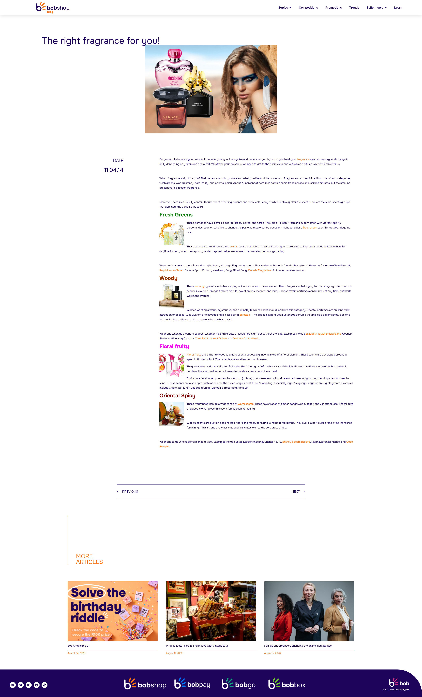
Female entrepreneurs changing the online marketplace (298, 645)
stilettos (245, 314)
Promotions (333, 7)
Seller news (375, 7)
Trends (354, 7)
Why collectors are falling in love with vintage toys (197, 645)
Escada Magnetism (259, 270)
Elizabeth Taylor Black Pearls (323, 333)
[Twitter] (21, 685)
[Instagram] (29, 685)
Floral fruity (194, 354)
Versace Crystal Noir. (246, 338)
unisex (233, 246)
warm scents (246, 404)
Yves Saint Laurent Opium (211, 338)
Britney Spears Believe (296, 441)
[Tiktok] (44, 685)
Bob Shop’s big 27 (79, 645)
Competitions (308, 7)
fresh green (310, 227)
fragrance (303, 159)
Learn (398, 7)
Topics (283, 7)
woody (199, 286)
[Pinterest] (37, 685)
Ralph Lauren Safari (171, 270)
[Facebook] (13, 685)
